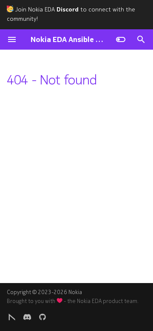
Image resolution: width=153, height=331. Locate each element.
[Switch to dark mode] (120, 39)
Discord (68, 10)
